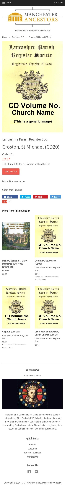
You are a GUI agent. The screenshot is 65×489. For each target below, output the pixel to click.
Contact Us (32, 456)
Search (32, 444)
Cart (60, 2)
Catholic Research (32, 375)
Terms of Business (32, 452)
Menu (9, 2)
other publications (47, 428)
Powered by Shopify (51, 482)
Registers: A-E (18, 37)
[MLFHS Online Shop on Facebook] (29, 472)
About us (32, 448)
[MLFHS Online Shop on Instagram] (36, 472)
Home (4, 37)
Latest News (32, 369)
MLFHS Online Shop (31, 482)
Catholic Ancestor (26, 428)
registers (52, 425)
